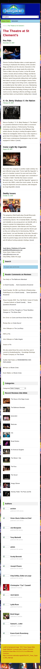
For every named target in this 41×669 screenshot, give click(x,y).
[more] (35, 94)
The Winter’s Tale (16, 458)
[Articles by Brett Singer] (6, 618)
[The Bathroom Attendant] (6, 411)
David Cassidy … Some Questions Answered (19, 285)
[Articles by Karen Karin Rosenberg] (6, 637)
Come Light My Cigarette (15, 147)
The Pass (14, 466)
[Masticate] (6, 428)
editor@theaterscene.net (11, 254)
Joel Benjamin (15, 528)
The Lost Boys (18, 328)
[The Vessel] (6, 478)
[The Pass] (6, 470)
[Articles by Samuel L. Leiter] (6, 628)
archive (13, 508)
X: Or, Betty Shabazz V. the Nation (19, 101)
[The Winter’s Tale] (6, 461)
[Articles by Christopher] (6, 589)
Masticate (14, 424)
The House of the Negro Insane (20, 399)
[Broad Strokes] (6, 444)
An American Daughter (17, 449)
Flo (9, 334)
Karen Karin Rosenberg (19, 633)
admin (12, 547)
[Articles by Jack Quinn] (6, 599)
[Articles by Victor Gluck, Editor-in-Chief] (6, 522)
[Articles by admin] (6, 551)
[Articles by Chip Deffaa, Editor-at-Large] (6, 580)
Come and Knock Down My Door (22, 317)
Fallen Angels (18, 339)
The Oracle (20, 354)
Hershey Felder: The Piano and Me (21, 492)
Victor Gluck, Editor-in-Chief (20, 518)
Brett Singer (14, 614)
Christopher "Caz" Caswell (20, 585)
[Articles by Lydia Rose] (6, 608)
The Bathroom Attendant (19, 279)
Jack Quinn (14, 595)
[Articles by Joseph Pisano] (6, 570)
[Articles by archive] (6, 513)
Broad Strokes (15, 441)
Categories (6, 388)
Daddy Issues (9, 193)
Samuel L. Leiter (16, 624)
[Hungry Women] (6, 486)
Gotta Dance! (17, 323)
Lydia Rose (14, 604)
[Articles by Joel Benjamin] (6, 532)
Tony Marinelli (15, 537)
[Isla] (6, 436)
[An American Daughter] (6, 453)
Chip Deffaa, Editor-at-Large (20, 576)
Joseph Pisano (16, 566)
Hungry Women (15, 483)
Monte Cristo (15, 367)
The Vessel (14, 475)
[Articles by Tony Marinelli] (6, 541)
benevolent (15, 21)
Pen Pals (7, 40)
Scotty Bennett (16, 556)
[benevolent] (6, 419)
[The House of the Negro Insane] (6, 402)
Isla (12, 433)
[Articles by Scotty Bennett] (6, 560)
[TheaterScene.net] (20, 9)
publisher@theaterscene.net (12, 250)
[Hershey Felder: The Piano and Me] (6, 495)
